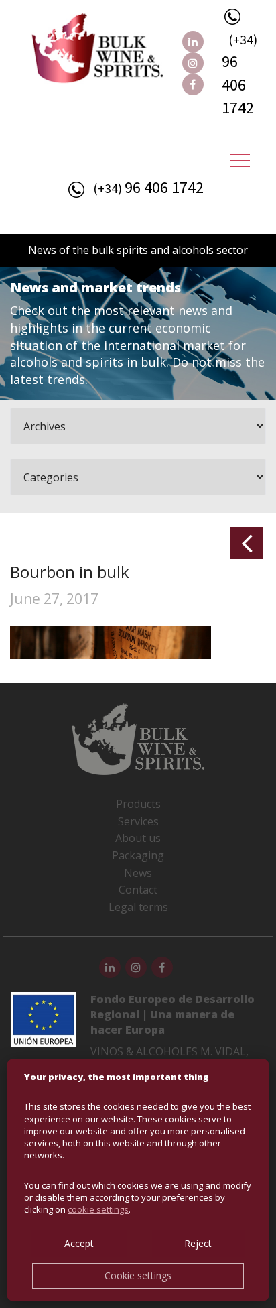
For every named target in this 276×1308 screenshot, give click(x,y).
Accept (79, 1243)
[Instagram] (193, 63)
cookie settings (98, 1209)
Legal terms (138, 907)
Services (138, 821)
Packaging (138, 855)
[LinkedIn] (193, 41)
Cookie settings (138, 1275)
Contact (138, 889)
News (138, 873)
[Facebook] (193, 84)
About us (138, 838)
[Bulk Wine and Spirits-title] (111, 51)
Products (138, 803)
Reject (198, 1243)
